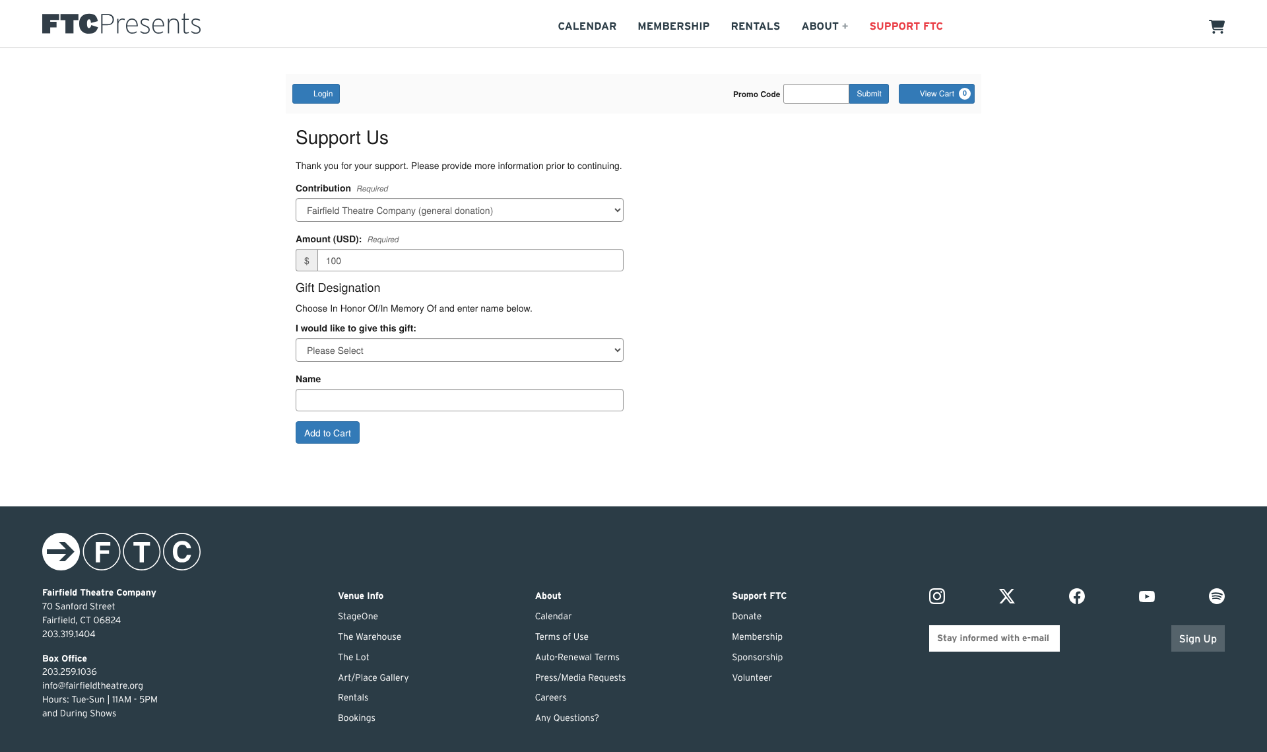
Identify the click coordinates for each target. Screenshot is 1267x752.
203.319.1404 (69, 634)
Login (323, 93)
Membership (673, 26)
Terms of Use (562, 637)
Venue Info (360, 596)
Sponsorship (757, 657)
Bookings (356, 718)
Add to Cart (327, 432)
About (548, 596)
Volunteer (752, 678)
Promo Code (756, 94)
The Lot (354, 657)
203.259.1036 (69, 672)
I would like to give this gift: (356, 328)
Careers (551, 698)
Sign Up (1198, 638)
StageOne (358, 616)
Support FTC (906, 26)
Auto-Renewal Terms (577, 657)
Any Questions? (567, 718)
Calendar (587, 26)
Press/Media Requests (580, 678)
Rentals (756, 26)
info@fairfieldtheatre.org (92, 686)
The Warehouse (369, 637)
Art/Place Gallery (373, 678)
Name (308, 379)
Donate (747, 616)
